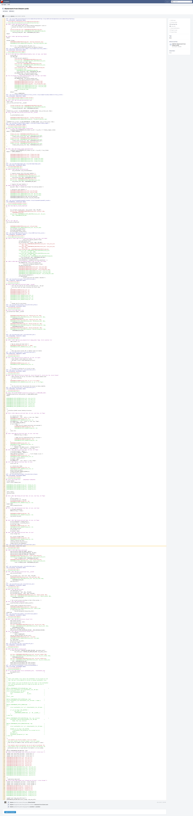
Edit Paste (173, 20)
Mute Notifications (175, 28)
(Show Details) (31, 802)
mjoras (12, 16)
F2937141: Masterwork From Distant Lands (179, 44)
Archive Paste (174, 22)
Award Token (174, 32)
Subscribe (173, 26)
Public (12, 11)
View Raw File (174, 24)
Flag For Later (174, 30)
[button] (167, 2)
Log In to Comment (10, 812)
